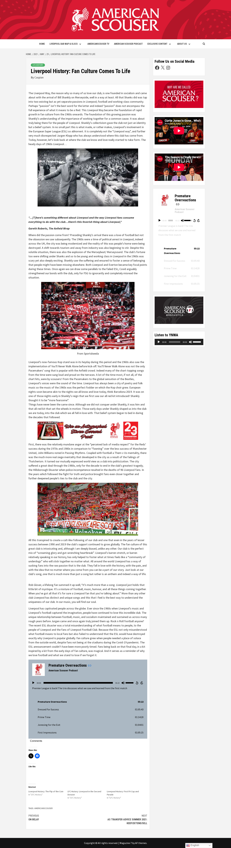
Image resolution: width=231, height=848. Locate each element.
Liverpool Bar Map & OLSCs (64, 44)
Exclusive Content (157, 44)
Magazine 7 (126, 843)
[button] (87, 702)
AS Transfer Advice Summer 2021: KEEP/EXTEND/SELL (127, 819)
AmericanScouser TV (98, 44)
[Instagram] (168, 67)
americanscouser (43, 808)
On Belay (33, 817)
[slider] (78, 683)
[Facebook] (157, 67)
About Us (182, 44)
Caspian (39, 77)
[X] (162, 67)
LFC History (38, 65)
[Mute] (123, 682)
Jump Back (136, 682)
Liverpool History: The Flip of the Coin (45, 791)
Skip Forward (141, 682)
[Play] (33, 682)
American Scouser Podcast (128, 44)
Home (42, 44)
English (194, 845)
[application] (87, 683)
